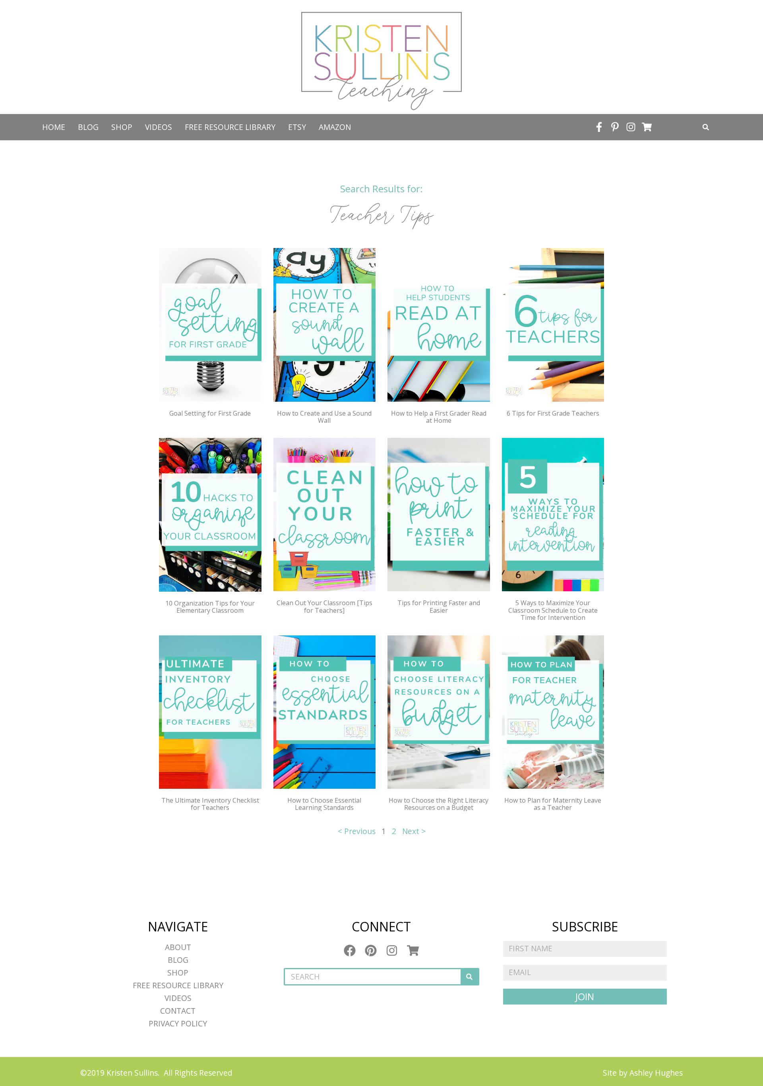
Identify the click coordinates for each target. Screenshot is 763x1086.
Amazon (335, 127)
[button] (706, 127)
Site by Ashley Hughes (643, 1072)
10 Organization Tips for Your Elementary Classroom (210, 607)
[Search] (469, 976)
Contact (178, 1010)
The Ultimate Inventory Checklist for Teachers (210, 804)
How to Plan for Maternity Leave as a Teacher (552, 804)
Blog (88, 127)
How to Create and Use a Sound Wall (324, 417)
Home (53, 127)
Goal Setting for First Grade (210, 413)
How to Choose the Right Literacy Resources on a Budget (438, 804)
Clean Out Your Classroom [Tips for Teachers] (324, 606)
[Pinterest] (370, 950)
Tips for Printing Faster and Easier (438, 606)
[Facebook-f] (599, 127)
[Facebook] (349, 950)
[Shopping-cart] (647, 127)
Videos (158, 127)
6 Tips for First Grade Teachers (553, 413)
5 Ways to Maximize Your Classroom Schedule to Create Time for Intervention (553, 610)
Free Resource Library (230, 127)
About (178, 947)
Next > (414, 831)
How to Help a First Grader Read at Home (438, 417)
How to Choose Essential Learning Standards (324, 804)
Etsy (297, 127)
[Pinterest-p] (615, 127)
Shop (121, 127)
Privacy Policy (178, 1023)
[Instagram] (631, 127)
